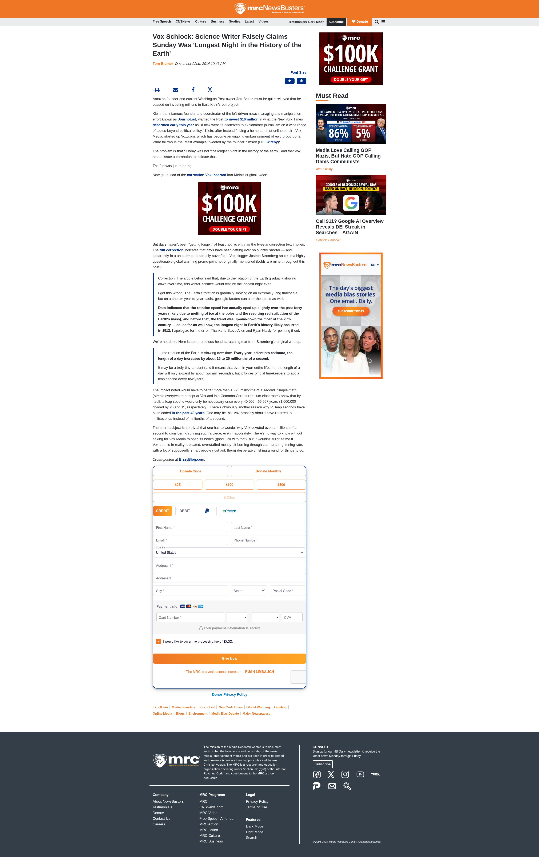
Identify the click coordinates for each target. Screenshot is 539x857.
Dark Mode (316, 22)
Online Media (162, 713)
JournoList (187, 119)
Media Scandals (183, 707)
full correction (171, 250)
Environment (197, 713)
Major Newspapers (256, 713)
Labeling (280, 707)
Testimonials (297, 22)
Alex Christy (324, 169)
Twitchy (271, 142)
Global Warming (258, 707)
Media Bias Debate (225, 713)
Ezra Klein (160, 707)
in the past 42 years (188, 413)
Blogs (180, 713)
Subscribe (336, 22)
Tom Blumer (163, 64)
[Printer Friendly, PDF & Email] (175, 90)
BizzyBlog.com (191, 459)
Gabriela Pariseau (328, 240)
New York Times (231, 707)
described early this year (173, 125)
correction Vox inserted (206, 175)
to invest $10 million (241, 119)
